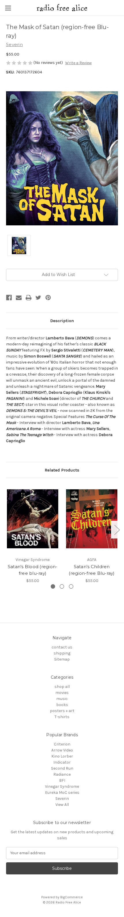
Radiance (62, 774)
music (62, 698)
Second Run (62, 768)
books (62, 704)
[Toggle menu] (8, 8)
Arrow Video (62, 750)
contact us (62, 647)
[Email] (19, 298)
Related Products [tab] (62, 470)
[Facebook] (9, 298)
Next (117, 530)
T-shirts (62, 716)
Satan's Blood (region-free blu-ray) (33, 570)
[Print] (28, 298)
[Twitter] (38, 298)
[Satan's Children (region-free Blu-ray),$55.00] (91, 519)
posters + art (62, 710)
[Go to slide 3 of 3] (71, 586)
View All (62, 804)
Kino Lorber (62, 756)
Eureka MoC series (62, 792)
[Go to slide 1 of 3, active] (53, 586)
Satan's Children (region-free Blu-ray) (91, 570)
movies (62, 692)
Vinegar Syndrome (62, 786)
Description (62, 320)
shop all (62, 686)
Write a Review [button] (78, 62)
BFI (62, 780)
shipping (62, 653)
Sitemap (62, 659)
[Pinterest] (48, 298)
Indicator (62, 762)
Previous (7, 530)
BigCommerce (71, 897)
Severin (62, 798)
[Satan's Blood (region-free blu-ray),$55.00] (32, 519)
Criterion (62, 744)
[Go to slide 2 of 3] (62, 586)
